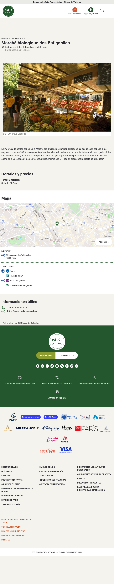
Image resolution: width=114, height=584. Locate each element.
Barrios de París (9, 500)
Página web (46, 355)
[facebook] (37, 366)
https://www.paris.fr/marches (22, 311)
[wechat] (62, 366)
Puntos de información (51, 471)
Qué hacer (6, 471)
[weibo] (71, 366)
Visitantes (64, 355)
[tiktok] (52, 366)
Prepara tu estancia (11, 480)
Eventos (5, 475)
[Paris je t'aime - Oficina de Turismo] (8, 11)
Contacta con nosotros (52, 484)
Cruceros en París (10, 484)
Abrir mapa (104, 242)
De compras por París (12, 496)
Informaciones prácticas (52, 480)
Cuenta (81, 478)
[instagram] (42, 366)
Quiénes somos (47, 467)
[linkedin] (47, 366)
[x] (76, 366)
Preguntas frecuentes (89, 483)
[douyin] (67, 366)
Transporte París (10, 504)
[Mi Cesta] (102, 11)
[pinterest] (57, 366)
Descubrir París (9, 467)
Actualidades (46, 475)
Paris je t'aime (8, 323)
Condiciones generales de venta (94, 474)
